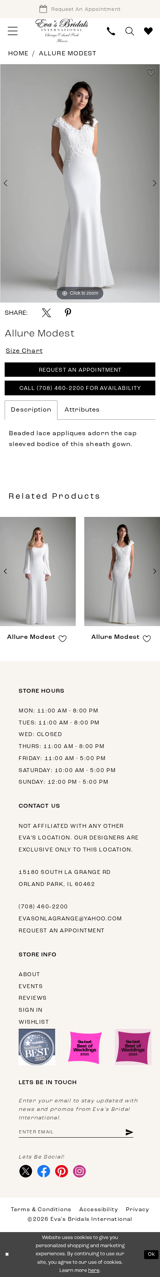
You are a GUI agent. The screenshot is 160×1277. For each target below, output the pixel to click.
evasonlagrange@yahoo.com (70, 919)
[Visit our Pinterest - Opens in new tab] (62, 1171)
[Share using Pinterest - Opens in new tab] (68, 312)
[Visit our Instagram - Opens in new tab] (80, 1171)
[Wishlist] (148, 31)
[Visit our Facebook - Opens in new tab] (43, 1171)
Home (18, 54)
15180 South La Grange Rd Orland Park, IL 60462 (65, 878)
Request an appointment (62, 931)
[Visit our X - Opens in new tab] (26, 1171)
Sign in (31, 1010)
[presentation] (38, 571)
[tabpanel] (80, 183)
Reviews (33, 998)
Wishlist (34, 1022)
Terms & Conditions (41, 1210)
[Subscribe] (129, 1132)
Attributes (82, 410)
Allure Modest (67, 54)
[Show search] (129, 31)
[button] (13, 31)
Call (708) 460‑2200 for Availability (80, 388)
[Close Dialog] (7, 1255)
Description (31, 410)
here (93, 1270)
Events (31, 987)
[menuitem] (13, 31)
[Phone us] (110, 31)
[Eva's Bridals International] (62, 30)
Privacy (137, 1210)
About (29, 975)
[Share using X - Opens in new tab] (46, 312)
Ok (151, 1254)
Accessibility (98, 1210)
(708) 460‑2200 (43, 907)
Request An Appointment (80, 370)
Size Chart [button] (24, 351)
